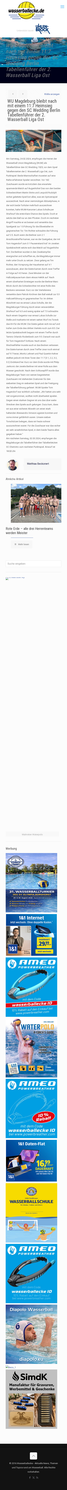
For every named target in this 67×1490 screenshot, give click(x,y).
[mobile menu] (62, 7)
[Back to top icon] (33, 1455)
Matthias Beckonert (38, 463)
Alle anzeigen (53, 94)
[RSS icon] (37, 1477)
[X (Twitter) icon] (33, 1477)
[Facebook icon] (30, 1477)
